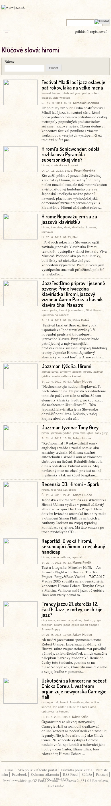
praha (86, 93)
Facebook (19, 774)
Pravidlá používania (76, 769)
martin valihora (60, 557)
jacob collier (71, 624)
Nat (75, 237)
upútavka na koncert (64, 165)
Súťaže (87, 774)
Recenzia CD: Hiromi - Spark (70, 484)
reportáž (77, 557)
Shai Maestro (94, 310)
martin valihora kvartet (66, 376)
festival (46, 93)
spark (72, 489)
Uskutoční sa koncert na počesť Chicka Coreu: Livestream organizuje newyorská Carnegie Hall (74, 688)
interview (56, 227)
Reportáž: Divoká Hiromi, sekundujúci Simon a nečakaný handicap (73, 546)
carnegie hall (50, 702)
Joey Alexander (79, 702)
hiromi (56, 93)
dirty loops (48, 620)
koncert (91, 227)
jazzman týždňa (61, 433)
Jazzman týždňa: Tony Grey (70, 427)
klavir (67, 227)
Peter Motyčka (84, 170)
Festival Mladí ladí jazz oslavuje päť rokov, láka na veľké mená (73, 85)
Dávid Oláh (80, 716)
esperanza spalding (70, 620)
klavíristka (78, 227)
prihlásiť (81, 31)
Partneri (102, 774)
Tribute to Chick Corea (81, 706)
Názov (10, 61)
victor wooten (61, 97)
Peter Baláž (81, 320)
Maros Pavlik (82, 562)
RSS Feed (70, 774)
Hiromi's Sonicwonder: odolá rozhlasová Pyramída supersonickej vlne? (71, 154)
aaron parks (49, 310)
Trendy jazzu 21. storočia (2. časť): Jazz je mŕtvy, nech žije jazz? (72, 609)
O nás (9, 769)
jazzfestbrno (76, 310)
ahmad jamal (50, 371)
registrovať (98, 31)
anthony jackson (71, 371)
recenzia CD (59, 489)
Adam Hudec (82, 381)
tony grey (101, 433)
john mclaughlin (83, 433)
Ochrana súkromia (45, 774)
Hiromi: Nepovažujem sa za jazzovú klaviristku (69, 219)
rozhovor (47, 232)
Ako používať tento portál (37, 769)
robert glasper (89, 624)
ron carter (59, 706)
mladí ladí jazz (71, 93)
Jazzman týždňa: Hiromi (66, 366)
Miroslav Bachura (86, 103)
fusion (88, 620)
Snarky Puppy (51, 629)
